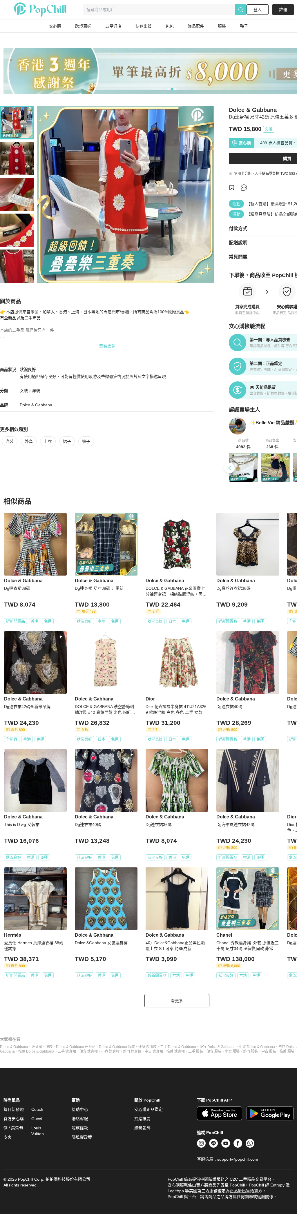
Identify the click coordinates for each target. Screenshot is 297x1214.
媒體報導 (142, 1128)
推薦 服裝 (287, 1051)
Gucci (36, 1118)
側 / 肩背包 (13, 1128)
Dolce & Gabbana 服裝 (117, 1047)
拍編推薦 (142, 1118)
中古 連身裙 (154, 1051)
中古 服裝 (268, 1051)
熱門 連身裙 (132, 1051)
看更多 (177, 1000)
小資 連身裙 (110, 1051)
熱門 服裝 (250, 1051)
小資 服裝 (232, 1051)
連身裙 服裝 (147, 1047)
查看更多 (107, 345)
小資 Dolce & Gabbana (257, 1047)
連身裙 (37, 1047)
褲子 (86, 441)
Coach (37, 1109)
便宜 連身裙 (88, 1051)
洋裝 (36, 390)
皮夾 (7, 1137)
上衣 (48, 441)
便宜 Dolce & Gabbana (218, 1047)
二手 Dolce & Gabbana (178, 1047)
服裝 (49, 1047)
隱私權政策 (82, 1137)
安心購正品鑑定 (148, 1109)
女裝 (24, 390)
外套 (29, 441)
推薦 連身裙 (175, 1051)
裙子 (67, 441)
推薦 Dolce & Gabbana (36, 1051)
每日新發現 (13, 1109)
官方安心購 (13, 1118)
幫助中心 (80, 1109)
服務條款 (80, 1128)
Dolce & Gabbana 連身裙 (75, 1047)
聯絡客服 (80, 1118)
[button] (243, 444)
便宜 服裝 (214, 1051)
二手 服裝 (195, 1051)
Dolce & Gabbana (36, 405)
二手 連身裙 (67, 1051)
